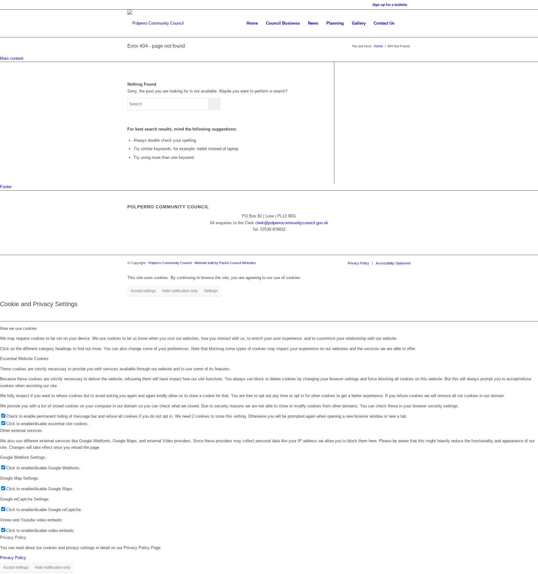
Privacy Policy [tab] (13, 537)
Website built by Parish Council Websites (225, 263)
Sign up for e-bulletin (389, 5)
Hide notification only (180, 291)
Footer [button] (6, 186)
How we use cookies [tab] (18, 328)
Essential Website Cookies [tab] (24, 358)
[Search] (405, 23)
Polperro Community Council (170, 263)
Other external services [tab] (21, 430)
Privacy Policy (13, 557)
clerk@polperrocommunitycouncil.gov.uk (291, 223)
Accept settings (143, 291)
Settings (211, 291)
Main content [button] (11, 58)
